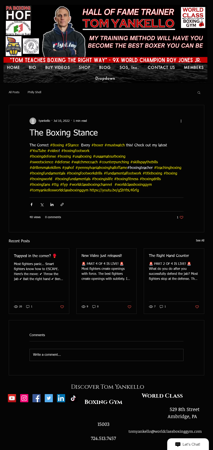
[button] (199, 92)
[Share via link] (62, 204)
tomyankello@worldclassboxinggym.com (165, 431)
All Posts (14, 92)
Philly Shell (34, 92)
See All (200, 240)
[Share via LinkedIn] (52, 204)
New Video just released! (102, 256)
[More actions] (180, 120)
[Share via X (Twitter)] (42, 204)
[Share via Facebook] (31, 204)
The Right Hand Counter (169, 256)
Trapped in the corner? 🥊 (35, 256)
